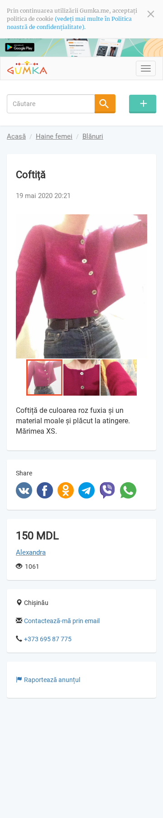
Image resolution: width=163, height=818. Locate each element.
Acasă (16, 136)
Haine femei (54, 136)
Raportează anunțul (52, 679)
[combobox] (51, 103)
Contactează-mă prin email (62, 620)
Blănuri (92, 136)
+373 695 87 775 (48, 639)
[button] (139, 222)
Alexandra (31, 552)
